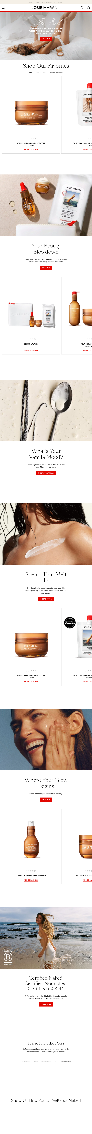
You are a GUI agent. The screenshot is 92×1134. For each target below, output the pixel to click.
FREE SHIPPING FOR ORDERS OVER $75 (46, 2)
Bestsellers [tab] (40, 73)
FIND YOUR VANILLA (46, 473)
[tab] (26, 1062)
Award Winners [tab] (57, 73)
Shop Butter (45, 599)
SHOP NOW (46, 39)
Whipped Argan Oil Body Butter (31, 143)
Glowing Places (31, 344)
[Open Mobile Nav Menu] (3, 7)
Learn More (46, 1004)
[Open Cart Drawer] (89, 7)
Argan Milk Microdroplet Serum (31, 876)
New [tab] (30, 73)
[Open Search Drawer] (82, 7)
